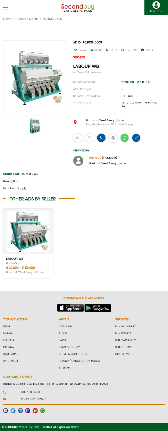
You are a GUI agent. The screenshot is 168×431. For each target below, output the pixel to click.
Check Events (124, 354)
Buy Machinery (125, 326)
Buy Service (123, 333)
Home (7, 19)
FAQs (62, 340)
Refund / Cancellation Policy (79, 361)
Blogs (63, 333)
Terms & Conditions (73, 354)
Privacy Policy (69, 347)
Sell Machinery (125, 340)
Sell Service (123, 347)
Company (65, 326)
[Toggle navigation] (5, 7)
